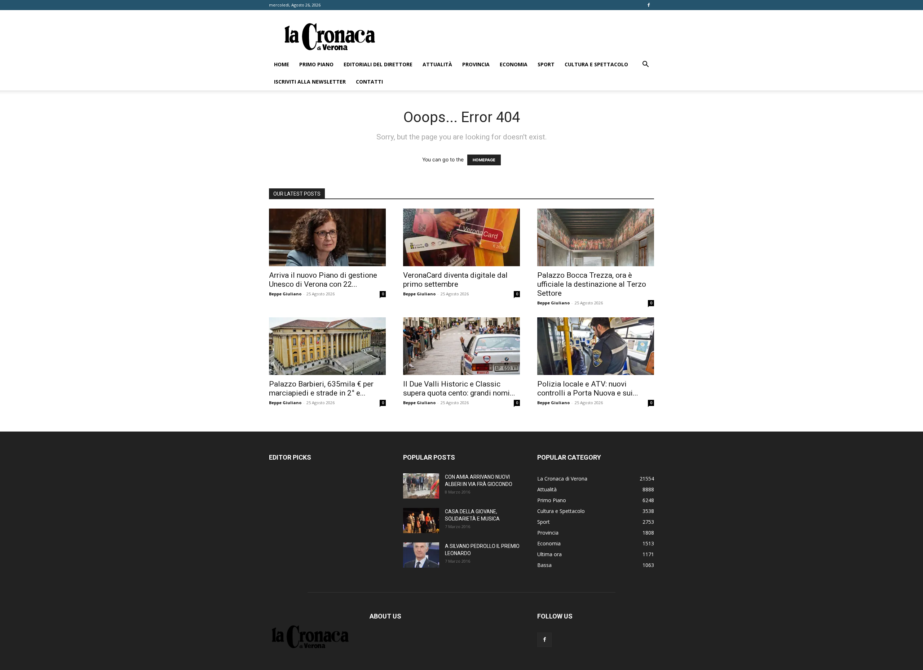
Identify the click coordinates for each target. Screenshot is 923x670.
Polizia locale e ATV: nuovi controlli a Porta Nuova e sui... (587, 388)
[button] (645, 65)
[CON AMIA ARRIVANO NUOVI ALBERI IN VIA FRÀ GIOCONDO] (421, 486)
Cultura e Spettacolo (596, 64)
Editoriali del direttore (378, 64)
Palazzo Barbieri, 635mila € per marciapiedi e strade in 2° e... (321, 388)
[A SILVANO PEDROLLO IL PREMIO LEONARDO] (421, 555)
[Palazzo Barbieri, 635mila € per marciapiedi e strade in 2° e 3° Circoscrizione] (327, 346)
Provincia (476, 64)
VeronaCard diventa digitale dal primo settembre (455, 280)
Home (281, 64)
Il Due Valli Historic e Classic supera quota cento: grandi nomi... (459, 388)
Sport (546, 64)
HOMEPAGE (484, 159)
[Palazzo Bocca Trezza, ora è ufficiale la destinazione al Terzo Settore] (595, 237)
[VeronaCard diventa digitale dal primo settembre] (461, 237)
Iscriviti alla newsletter (310, 81)
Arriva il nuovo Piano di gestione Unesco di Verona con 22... (323, 280)
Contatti (369, 81)
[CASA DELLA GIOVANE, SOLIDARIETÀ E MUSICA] (421, 520)
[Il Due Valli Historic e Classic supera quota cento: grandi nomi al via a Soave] (461, 346)
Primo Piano (316, 64)
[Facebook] (648, 5)
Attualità (437, 64)
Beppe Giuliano (285, 293)
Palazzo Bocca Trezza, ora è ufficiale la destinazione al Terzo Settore (591, 284)
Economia (513, 64)
